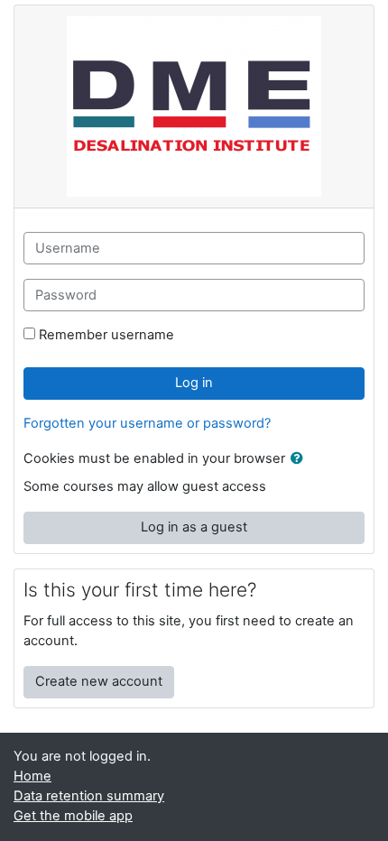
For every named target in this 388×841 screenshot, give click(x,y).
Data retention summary (89, 796)
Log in (194, 382)
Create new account (98, 681)
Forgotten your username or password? (147, 423)
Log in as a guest (194, 527)
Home (32, 776)
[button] (300, 459)
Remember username (106, 335)
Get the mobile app (73, 816)
